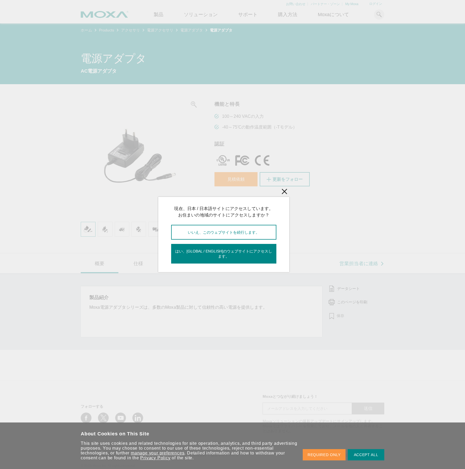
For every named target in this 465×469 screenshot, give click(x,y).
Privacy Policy (155, 458)
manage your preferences (157, 453)
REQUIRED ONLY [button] (324, 455)
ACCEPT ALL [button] (366, 455)
